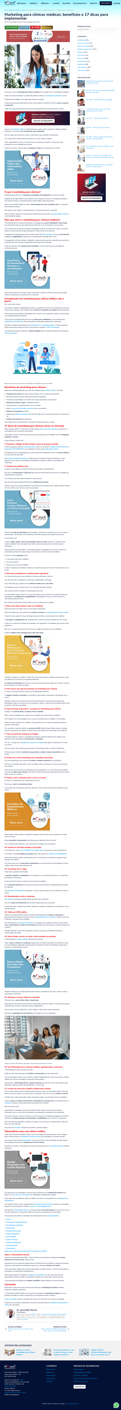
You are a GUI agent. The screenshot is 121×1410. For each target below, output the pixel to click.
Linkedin (25, 1319)
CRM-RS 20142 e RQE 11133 (15, 1393)
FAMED (33, 1314)
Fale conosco (50, 1378)
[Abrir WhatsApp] (116, 1405)
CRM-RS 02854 (10, 1386)
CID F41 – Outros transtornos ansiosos (98, 127)
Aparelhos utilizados (81, 1375)
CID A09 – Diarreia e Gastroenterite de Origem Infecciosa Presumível (100, 91)
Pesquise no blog (84, 26)
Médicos (80, 52)
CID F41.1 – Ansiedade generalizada (97, 118)
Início (6, 10)
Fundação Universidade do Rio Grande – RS (42, 1315)
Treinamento (81, 70)
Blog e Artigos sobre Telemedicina (85, 1378)
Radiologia (81, 64)
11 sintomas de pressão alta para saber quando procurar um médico (98, 110)
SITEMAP (49, 1381)
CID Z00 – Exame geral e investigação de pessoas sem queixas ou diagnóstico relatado (100, 156)
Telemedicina (82, 67)
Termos (76, 1404)
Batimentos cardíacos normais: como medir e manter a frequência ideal (99, 166)
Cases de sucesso (83, 43)
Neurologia (81, 55)
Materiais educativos (81, 1381)
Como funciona (79, 1369)
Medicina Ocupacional (84, 49)
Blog (11, 10)
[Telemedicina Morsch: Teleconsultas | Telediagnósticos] (10, 3)
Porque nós (50, 1372)
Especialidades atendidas (82, 1372)
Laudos (56, 3)
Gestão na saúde (20, 10)
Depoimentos (50, 1375)
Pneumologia (81, 61)
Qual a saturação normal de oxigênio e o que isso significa (99, 147)
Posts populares (83, 78)
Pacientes (80, 58)
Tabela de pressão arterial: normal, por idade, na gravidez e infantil (99, 82)
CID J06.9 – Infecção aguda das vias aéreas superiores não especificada (99, 138)
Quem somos (50, 1369)
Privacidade (69, 1404)
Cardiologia (81, 40)
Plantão (66, 3)
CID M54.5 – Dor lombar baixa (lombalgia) (99, 100)
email (21, 1380)
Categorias (81, 36)
